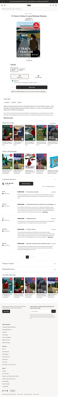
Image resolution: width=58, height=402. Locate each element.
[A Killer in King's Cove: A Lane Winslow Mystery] (19, 133)
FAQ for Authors (6, 340)
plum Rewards (5, 351)
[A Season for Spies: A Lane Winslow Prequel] (7, 133)
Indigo (7, 394)
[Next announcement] (55, 1)
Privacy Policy (20, 394)
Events (4, 349)
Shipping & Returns (6, 329)
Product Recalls (6, 384)
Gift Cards (4, 362)
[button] (2, 5)
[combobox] (30, 9)
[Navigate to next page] (34, 257)
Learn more (42, 91)
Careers (4, 371)
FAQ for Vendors (6, 342)
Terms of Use (36, 394)
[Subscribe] (53, 311)
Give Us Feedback (6, 337)
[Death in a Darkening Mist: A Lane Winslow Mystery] (30, 133)
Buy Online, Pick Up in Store (9, 364)
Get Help (4, 332)
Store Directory (6, 356)
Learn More (6, 311)
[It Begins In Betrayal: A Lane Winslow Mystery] (41, 285)
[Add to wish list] (11, 139)
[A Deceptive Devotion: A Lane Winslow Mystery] (7, 285)
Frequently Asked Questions (9, 327)
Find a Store (5, 334)
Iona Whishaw (29, 18)
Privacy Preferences (28, 394)
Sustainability (5, 381)
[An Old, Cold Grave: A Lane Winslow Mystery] (41, 133)
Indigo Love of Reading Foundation (10, 376)
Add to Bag (32, 87)
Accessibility (5, 386)
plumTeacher (5, 354)
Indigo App (4, 359)
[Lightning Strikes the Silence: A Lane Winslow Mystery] (19, 161)
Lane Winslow (53, 123)
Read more (45, 212)
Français (12, 390)
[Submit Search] (3, 9)
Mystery (30, 13)
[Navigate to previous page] (24, 257)
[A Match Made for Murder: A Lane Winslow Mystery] (41, 161)
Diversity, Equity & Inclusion (8, 378)
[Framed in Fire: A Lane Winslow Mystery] (7, 161)
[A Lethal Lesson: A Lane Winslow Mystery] (30, 161)
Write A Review (26, 183)
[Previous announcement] (2, 1)
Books (26, 13)
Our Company (5, 373)
